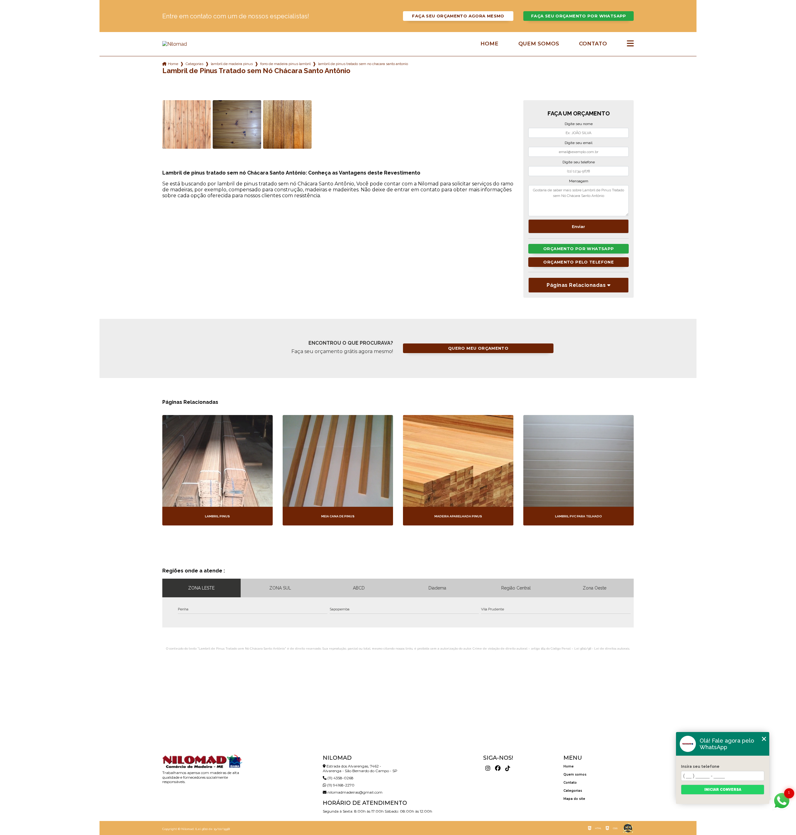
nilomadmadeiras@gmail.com (354, 792)
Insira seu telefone (700, 766)
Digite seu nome (579, 124)
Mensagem (578, 181)
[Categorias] (630, 44)
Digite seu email (578, 143)
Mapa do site (574, 799)
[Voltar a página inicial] (202, 44)
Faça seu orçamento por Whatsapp (578, 16)
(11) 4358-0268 (340, 778)
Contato (593, 44)
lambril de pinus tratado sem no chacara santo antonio (363, 64)
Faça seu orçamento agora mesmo (458, 16)
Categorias (194, 64)
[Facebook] (497, 768)
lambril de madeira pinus (232, 64)
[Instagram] (488, 768)
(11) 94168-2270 (340, 785)
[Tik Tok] (507, 768)
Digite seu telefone (578, 162)
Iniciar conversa (722, 789)
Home (489, 44)
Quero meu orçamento (478, 348)
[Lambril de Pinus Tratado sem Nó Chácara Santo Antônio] (186, 124)
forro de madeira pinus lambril (285, 64)
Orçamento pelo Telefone (578, 262)
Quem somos (538, 44)
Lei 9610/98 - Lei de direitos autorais (601, 648)
